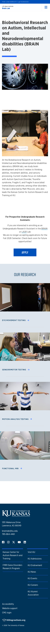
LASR (24, 231)
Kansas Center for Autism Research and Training (12, 555)
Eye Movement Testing (14, 320)
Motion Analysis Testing (15, 419)
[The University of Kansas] (16, 515)
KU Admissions (35, 558)
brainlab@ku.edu (10, 531)
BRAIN (44, 228)
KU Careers (33, 585)
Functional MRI (10, 468)
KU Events (32, 578)
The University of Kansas (16, 625)
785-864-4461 (8, 534)
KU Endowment (35, 565)
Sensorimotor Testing (14, 369)
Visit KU (31, 552)
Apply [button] (25, 252)
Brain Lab (6, 8)
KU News (32, 571)
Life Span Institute (7, 6)
